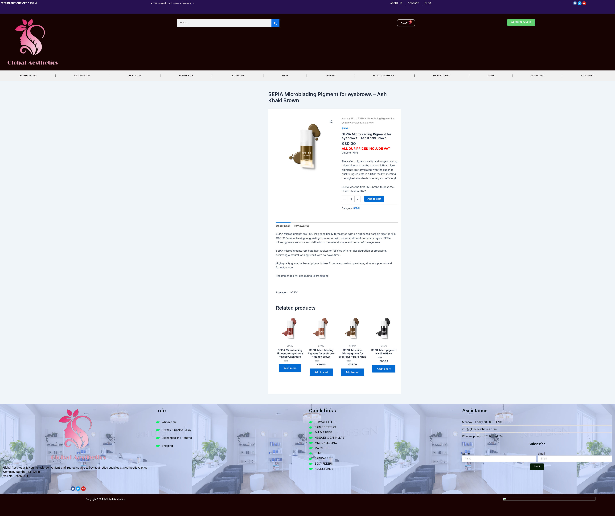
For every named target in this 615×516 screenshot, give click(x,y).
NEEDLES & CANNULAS (384, 75)
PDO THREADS (186, 75)
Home (345, 118)
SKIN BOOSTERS (82, 75)
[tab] (283, 225)
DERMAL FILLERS (28, 75)
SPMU (491, 75)
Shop (285, 75)
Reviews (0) (301, 225)
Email (541, 453)
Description (283, 225)
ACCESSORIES (588, 75)
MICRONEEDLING (441, 75)
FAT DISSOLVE (237, 75)
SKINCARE (330, 75)
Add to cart (374, 198)
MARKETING (537, 75)
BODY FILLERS (135, 75)
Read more (289, 368)
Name (466, 453)
